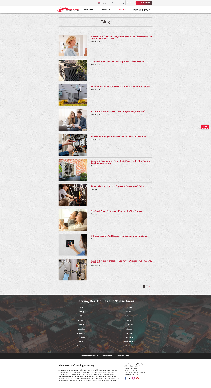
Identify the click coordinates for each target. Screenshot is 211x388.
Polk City (129, 333)
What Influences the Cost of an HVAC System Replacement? (118, 111)
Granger (129, 320)
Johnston (82, 329)
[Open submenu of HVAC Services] (97, 10)
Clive (81, 316)
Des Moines (81, 320)
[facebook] (125, 378)
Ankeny (81, 312)
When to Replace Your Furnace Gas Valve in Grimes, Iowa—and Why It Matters (121, 262)
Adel (81, 307)
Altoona (129, 307)
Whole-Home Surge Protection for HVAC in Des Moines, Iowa (118, 136)
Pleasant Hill (81, 333)
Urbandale (81, 337)
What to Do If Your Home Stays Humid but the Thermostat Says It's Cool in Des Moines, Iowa (121, 38)
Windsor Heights (81, 346)
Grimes (81, 324)
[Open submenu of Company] (126, 10)
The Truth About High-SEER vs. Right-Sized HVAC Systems (118, 61)
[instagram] (133, 378)
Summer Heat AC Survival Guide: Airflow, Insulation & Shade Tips (121, 86)
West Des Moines (129, 342)
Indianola (129, 324)
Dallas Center (129, 316)
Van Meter (129, 337)
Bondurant (129, 312)
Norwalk (129, 329)
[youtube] (137, 378)
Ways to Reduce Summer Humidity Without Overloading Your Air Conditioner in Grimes (120, 162)
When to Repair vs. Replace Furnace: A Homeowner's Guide (117, 186)
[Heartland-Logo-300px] (68, 7)
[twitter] (129, 378)
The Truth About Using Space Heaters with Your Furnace (116, 211)
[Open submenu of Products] (112, 10)
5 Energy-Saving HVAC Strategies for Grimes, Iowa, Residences (119, 236)
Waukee (81, 342)
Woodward (129, 346)
